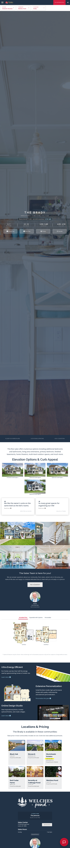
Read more (7, 508)
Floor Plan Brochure (12, 438)
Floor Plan (27, 231)
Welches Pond (22, 8)
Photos (44, 231)
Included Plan (23, 617)
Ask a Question (60, 438)
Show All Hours (35, 834)
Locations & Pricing (37, 438)
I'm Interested (59, 2)
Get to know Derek (35, 607)
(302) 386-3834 (35, 605)
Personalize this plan (42, 698)
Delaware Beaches (7, 8)
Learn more (5, 677)
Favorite (60, 231)
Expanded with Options (36, 617)
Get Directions (47, 824)
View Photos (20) (62, 565)
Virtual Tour (11, 231)
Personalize (48, 617)
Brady (35, 8)
